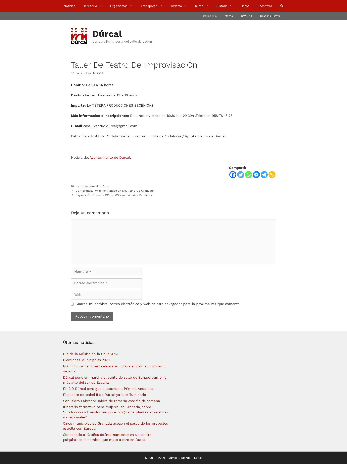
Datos (245, 6)
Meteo (229, 15)
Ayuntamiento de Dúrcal (110, 157)
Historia (222, 6)
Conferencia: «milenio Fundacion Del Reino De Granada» (115, 190)
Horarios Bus (208, 15)
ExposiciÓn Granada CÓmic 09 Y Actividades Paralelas (114, 195)
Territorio (90, 6)
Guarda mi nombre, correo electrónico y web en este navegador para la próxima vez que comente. (158, 304)
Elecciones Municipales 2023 (86, 360)
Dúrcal (107, 34)
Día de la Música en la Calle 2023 (90, 354)
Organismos (119, 6)
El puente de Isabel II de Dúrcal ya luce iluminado (104, 395)
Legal (198, 458)
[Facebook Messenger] (256, 174)
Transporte (149, 6)
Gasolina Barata (270, 15)
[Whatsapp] (248, 174)
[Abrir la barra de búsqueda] (281, 6)
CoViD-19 (246, 15)
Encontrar (264, 6)
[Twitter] (240, 174)
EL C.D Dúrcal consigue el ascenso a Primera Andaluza (108, 389)
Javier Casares (179, 458)
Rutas (199, 6)
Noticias (69, 6)
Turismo (176, 6)
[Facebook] (232, 174)
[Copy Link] (272, 174)
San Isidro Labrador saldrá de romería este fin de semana (111, 401)
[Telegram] (264, 174)
